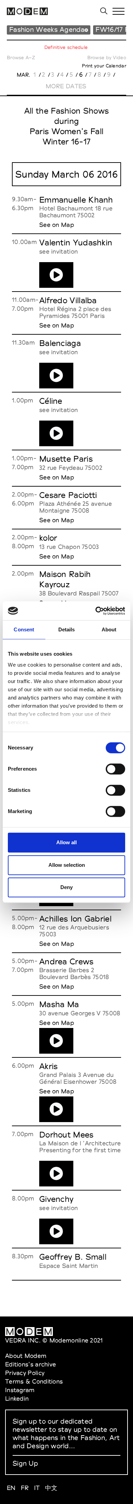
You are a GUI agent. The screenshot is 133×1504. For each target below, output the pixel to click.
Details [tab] (66, 629)
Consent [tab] (24, 629)
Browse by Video (107, 57)
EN (11, 1487)
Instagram (20, 1389)
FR (25, 1487)
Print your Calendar (104, 65)
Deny (66, 887)
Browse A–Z (21, 57)
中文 (51, 1487)
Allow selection (66, 865)
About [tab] (109, 629)
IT (37, 1487)
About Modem (25, 1355)
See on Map (56, 224)
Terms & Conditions (34, 1381)
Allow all (66, 842)
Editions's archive (30, 1364)
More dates (66, 86)
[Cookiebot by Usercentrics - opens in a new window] (95, 610)
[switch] (115, 768)
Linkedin (17, 1398)
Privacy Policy (24, 1372)
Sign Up (25, 1463)
